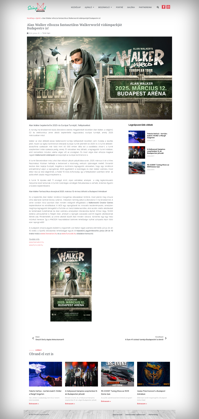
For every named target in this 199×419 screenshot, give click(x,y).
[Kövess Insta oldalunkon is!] (168, 7)
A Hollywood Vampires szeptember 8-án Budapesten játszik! (156, 151)
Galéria (131, 7)
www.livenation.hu (49, 233)
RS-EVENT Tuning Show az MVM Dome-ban (158, 166)
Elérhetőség (153, 414)
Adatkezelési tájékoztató (135, 414)
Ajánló (88, 7)
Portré (119, 7)
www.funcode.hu (68, 233)
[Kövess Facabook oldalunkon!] (163, 7)
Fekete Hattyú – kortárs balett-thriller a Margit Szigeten (157, 136)
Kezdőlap (76, 7)
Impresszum (117, 414)
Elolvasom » (34, 403)
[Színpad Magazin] (37, 7)
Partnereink (145, 7)
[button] (158, 7)
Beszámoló (104, 7)
